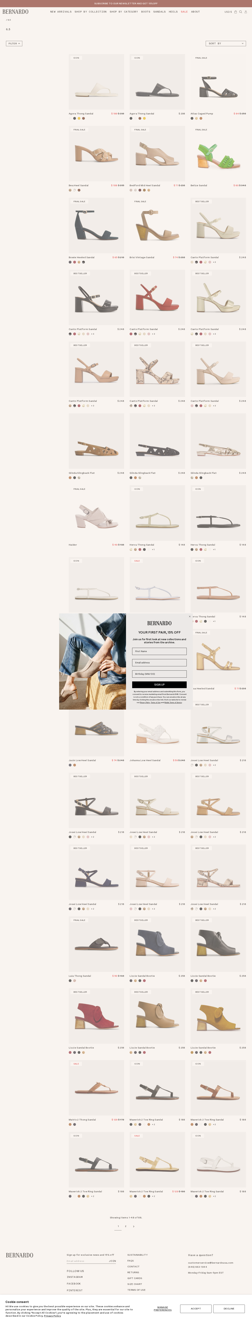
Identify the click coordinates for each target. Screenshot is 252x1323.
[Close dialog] (189, 616)
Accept (196, 1308)
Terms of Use (156, 702)
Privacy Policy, (145, 702)
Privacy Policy (52, 1315)
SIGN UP (159, 684)
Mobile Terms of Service (173, 702)
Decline (229, 1308)
